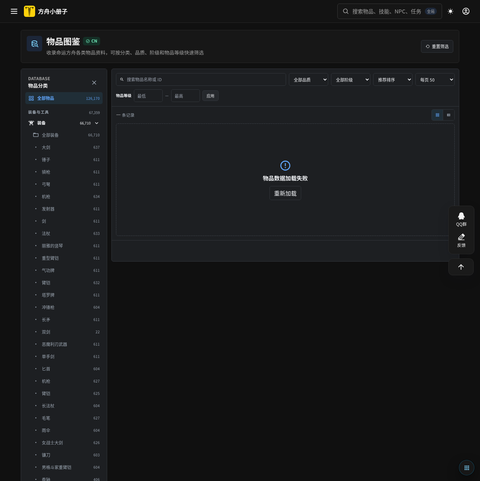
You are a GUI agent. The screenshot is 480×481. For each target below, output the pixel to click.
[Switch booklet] (466, 467)
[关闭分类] (94, 82)
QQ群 (461, 224)
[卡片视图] (437, 115)
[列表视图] (448, 115)
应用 (210, 95)
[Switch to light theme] (450, 11)
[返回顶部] (461, 266)
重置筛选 (440, 46)
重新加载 (285, 193)
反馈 (461, 245)
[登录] (466, 11)
